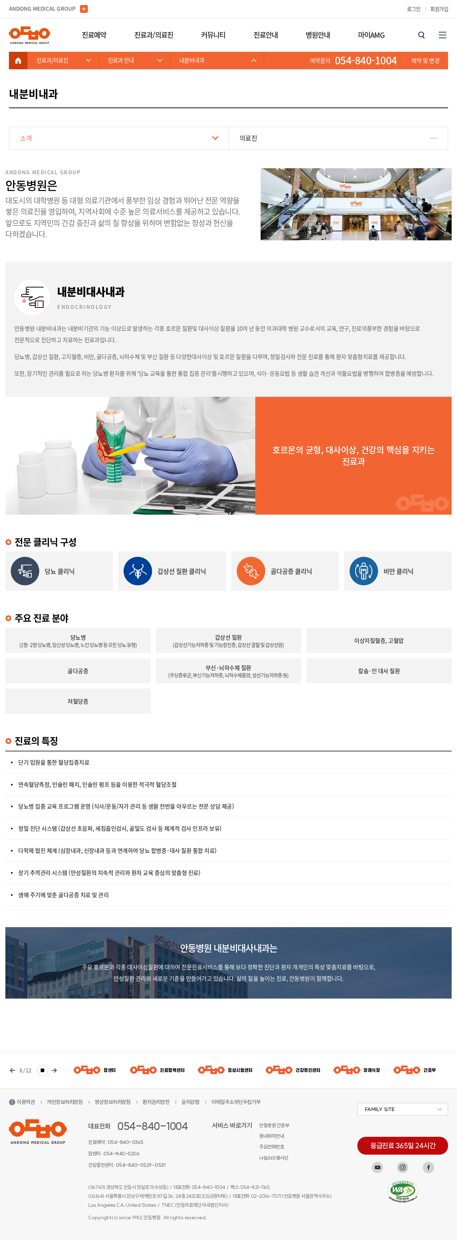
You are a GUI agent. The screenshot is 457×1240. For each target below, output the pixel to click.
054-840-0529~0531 (141, 1165)
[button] (12, 1070)
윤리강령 (190, 1102)
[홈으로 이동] (18, 60)
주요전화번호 (271, 1147)
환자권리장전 (155, 1102)
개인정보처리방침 (64, 1102)
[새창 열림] (377, 1167)
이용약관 (26, 1102)
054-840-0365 (126, 1142)
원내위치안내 (271, 1136)
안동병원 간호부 (274, 1125)
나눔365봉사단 (273, 1158)
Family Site (380, 1109)
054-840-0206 (121, 1153)
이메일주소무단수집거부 (236, 1102)
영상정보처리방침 (112, 1102)
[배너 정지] (42, 1070)
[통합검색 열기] (421, 35)
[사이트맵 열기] (442, 35)
